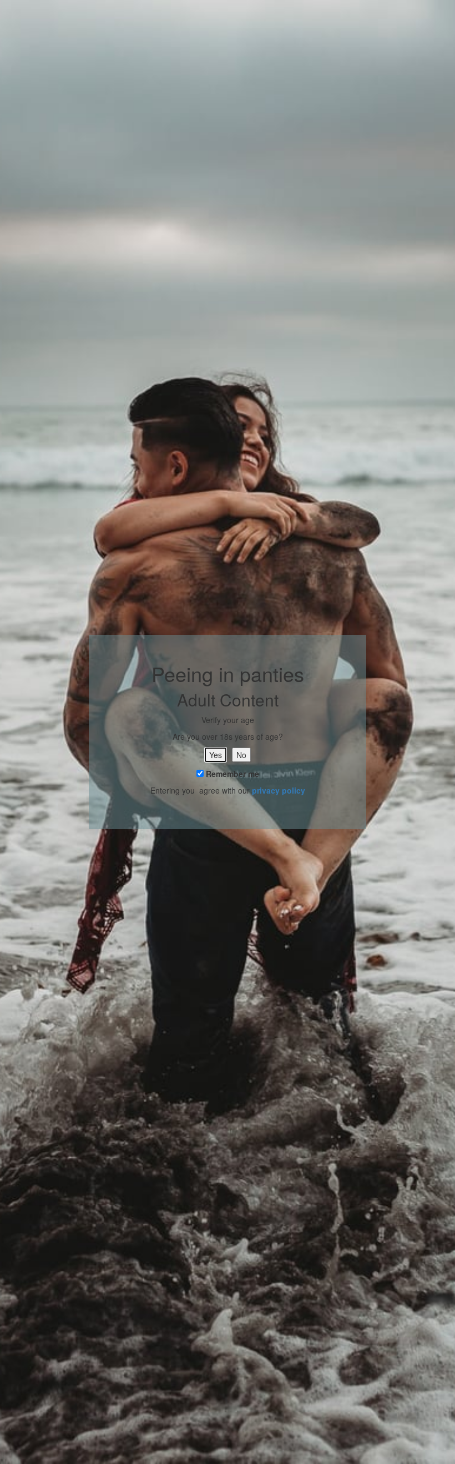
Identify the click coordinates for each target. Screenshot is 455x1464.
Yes (215, 754)
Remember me (231, 773)
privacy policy (278, 790)
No (241, 754)
